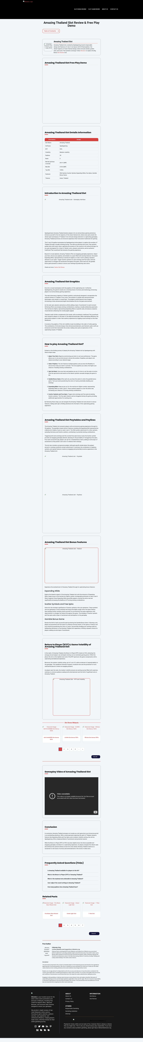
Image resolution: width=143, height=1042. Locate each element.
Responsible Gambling (72, 1008)
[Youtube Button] (39, 1026)
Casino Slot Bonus (59, 267)
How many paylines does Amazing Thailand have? (63, 887)
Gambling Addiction (71, 1011)
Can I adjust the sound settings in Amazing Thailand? (64, 883)
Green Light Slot (71, 913)
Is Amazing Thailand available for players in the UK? (63, 870)
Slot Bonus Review (80, 9)
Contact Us (114, 9)
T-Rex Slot (91, 913)
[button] (71, 870)
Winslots (83, 50)
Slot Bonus (93, 996)
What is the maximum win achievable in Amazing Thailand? (65, 879)
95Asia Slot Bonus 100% (92, 737)
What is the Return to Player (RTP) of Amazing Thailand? (65, 874)
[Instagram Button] (35, 1026)
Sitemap (67, 1013)
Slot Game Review (94, 9)
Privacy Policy (69, 1001)
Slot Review (60, 52)
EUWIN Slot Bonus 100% (71, 737)
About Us (105, 9)
